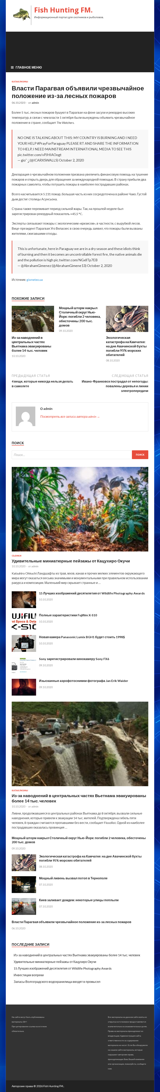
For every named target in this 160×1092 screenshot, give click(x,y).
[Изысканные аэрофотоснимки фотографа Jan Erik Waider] (24, 694)
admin (35, 102)
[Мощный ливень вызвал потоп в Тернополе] (24, 892)
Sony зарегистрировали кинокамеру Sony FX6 (74, 659)
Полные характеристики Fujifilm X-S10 (68, 615)
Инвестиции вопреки (29, 975)
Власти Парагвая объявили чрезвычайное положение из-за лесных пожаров (71, 922)
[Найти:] (80, 454)
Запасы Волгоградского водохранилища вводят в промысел (57, 981)
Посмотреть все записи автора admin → (70, 416)
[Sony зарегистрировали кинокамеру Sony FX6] (24, 672)
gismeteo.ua (35, 279)
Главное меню (29, 67)
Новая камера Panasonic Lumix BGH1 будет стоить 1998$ (82, 637)
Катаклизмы (20, 81)
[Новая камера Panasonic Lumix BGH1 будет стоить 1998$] (24, 650)
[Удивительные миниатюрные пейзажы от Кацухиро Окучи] (80, 552)
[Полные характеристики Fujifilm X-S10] (24, 629)
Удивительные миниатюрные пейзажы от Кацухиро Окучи (71, 560)
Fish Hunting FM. (63, 10)
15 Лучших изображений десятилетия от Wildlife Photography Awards (92, 593)
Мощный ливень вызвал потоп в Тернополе (73, 878)
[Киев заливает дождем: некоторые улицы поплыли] (24, 913)
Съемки (16, 556)
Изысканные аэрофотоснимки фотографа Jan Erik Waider (83, 680)
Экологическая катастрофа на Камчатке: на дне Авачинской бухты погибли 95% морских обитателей (126, 346)
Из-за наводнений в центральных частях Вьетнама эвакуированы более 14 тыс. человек (31, 343)
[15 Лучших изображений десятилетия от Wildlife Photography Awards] (24, 607)
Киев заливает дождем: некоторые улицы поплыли (79, 900)
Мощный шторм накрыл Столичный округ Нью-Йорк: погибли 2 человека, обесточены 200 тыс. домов (80, 316)
